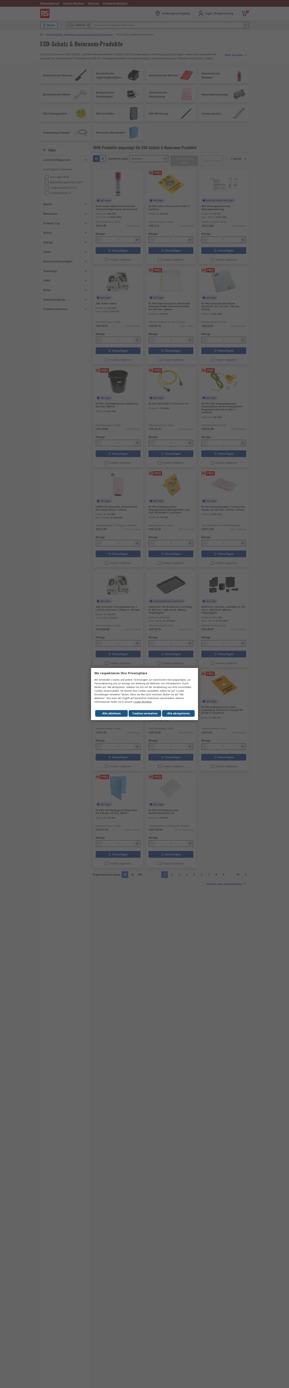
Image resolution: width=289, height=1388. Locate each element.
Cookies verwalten (145, 713)
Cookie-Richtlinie (142, 701)
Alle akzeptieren (178, 713)
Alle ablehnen (111, 713)
